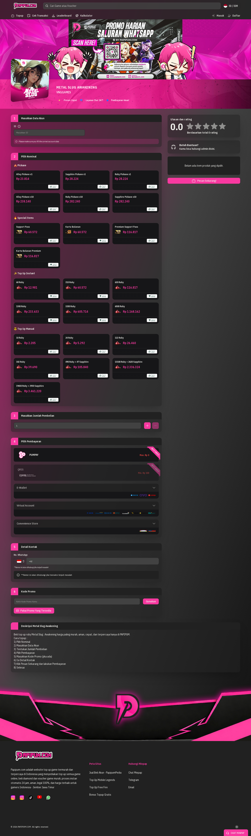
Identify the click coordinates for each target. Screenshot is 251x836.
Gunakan (151, 601)
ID (15, 126)
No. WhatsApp (21, 554)
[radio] (37, 180)
